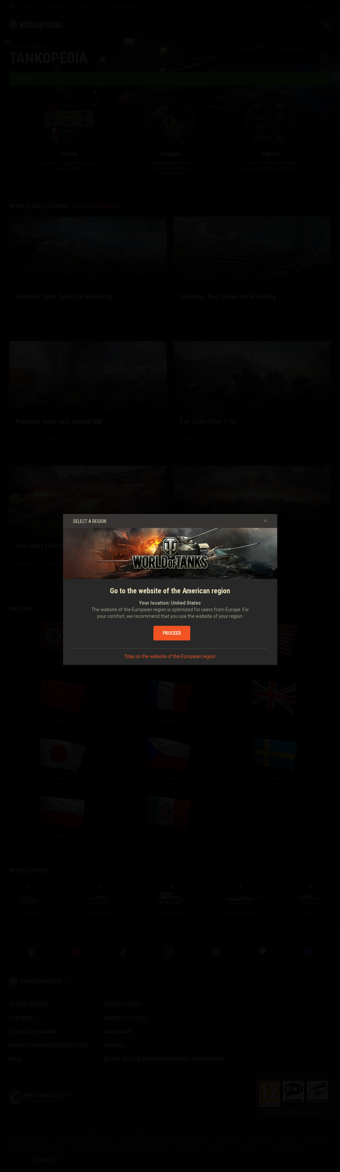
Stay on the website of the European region (170, 656)
